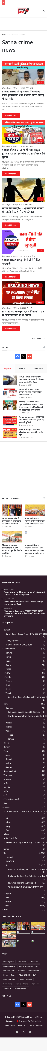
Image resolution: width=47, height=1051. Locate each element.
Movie (8, 657)
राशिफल (6, 834)
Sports (8, 665)
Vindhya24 (7, 988)
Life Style (7, 673)
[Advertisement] (23, 467)
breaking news (8, 962)
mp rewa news (33, 971)
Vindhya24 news (21, 988)
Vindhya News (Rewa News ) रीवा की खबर (25, 887)
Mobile (8, 763)
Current (7, 630)
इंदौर (6, 818)
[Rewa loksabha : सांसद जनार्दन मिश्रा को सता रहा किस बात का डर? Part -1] (10, 393)
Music (8, 661)
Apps (7, 755)
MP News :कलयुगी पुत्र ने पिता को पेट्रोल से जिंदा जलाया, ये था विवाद (23, 313)
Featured (7, 669)
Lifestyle (7, 677)
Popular (7, 368)
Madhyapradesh (9, 966)
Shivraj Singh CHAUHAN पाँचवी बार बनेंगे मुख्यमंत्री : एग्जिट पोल (31, 432)
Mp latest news (8, 971)
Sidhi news (36, 984)
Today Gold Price (12, 641)
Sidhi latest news (22, 984)
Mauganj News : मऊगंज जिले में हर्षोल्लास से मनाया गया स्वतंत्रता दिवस (35, 521)
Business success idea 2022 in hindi (24, 712)
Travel (8, 693)
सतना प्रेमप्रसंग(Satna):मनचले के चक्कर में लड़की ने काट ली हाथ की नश (23, 210)
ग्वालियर (8, 822)
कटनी (5, 795)
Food (7, 685)
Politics (8, 723)
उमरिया (6, 791)
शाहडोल (8, 893)
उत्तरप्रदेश (7, 787)
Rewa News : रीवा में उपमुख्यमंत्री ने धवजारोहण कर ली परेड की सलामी (11, 521)
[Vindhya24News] (23, 11)
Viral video (8, 775)
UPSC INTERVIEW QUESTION (18, 645)
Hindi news (22, 962)
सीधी (6, 906)
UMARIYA (9, 861)
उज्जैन (6, 783)
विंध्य (5, 853)
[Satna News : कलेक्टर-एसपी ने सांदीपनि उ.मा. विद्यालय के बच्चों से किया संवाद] (38, 943)
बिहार (5, 803)
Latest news (34, 962)
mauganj (9, 857)
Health (8, 689)
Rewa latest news (9, 979)
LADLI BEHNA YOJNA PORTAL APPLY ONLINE (26, 811)
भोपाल (7, 830)
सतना (7, 898)
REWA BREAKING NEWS (28, 975)
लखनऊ (6, 849)
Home (6, 34)
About (13, 1025)
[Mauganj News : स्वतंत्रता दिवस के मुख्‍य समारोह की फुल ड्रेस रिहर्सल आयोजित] (12, 536)
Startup (8, 767)
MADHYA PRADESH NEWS (29, 966)
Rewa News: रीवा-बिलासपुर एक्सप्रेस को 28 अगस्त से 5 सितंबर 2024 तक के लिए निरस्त (31, 379)
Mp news (21, 971)
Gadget (8, 759)
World (8, 731)
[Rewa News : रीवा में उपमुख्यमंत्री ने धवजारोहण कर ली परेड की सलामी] (12, 510)
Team (19, 1025)
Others (6, 743)
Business (9, 708)
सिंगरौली (8, 902)
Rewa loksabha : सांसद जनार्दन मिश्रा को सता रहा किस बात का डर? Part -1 (30, 392)
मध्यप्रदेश (7, 807)
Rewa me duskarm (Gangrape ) (21, 883)
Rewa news (7, 984)
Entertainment (9, 649)
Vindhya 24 (8, 88)
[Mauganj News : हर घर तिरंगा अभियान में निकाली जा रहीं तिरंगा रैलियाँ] (38, 935)
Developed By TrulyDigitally (29, 1021)
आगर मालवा (7, 779)
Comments (38, 368)
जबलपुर (8, 826)
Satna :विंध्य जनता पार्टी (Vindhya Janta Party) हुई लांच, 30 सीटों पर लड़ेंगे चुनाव (23, 153)
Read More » (10, 115)
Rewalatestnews (26, 979)
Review (7, 747)
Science (8, 727)
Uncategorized (10, 771)
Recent (22, 368)
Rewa (13, 975)
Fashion (8, 681)
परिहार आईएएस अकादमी (11, 799)
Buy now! (39, 1025)
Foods (10, 735)
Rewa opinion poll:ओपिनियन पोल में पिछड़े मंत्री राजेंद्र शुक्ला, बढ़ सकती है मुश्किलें (31, 420)
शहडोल (6, 910)
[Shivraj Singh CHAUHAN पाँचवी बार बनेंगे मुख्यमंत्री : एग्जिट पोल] (10, 433)
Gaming (8, 653)
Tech (6, 751)
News (6, 704)
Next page (36, 338)
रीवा (6, 865)
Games (10, 739)
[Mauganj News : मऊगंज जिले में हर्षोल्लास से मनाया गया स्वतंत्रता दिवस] (35, 510)
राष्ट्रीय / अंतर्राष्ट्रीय (10, 838)
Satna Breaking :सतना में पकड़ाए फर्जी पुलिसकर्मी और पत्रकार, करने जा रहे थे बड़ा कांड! (23, 95)
